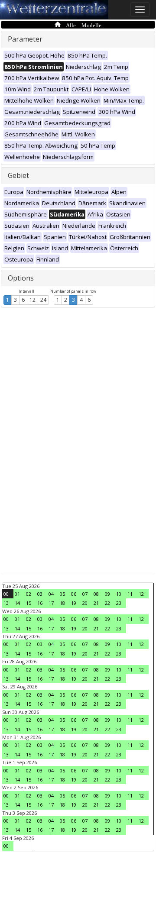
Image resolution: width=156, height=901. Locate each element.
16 (39, 603)
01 (17, 594)
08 (96, 594)
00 (6, 594)
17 (51, 603)
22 (107, 603)
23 (118, 603)
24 (43, 300)
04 (51, 594)
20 (85, 603)
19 (73, 603)
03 (39, 594)
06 (73, 594)
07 (85, 594)
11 (130, 594)
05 (62, 594)
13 (6, 603)
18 (62, 603)
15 (28, 603)
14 (17, 603)
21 (96, 603)
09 (107, 594)
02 (28, 594)
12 (32, 300)
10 (118, 594)
